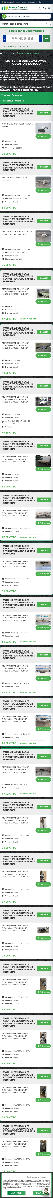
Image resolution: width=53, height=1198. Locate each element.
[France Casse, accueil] (15, 8)
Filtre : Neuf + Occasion (26, 101)
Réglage (39, 1193)
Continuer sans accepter (36, 1177)
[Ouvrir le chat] (46, 1192)
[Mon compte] (39, 8)
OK (46, 38)
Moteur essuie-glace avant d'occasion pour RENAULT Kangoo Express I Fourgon (19, 112)
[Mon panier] (44, 8)
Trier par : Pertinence (26, 95)
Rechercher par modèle (15, 46)
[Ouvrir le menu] (49, 8)
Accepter (16, 1192)
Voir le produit (45, 136)
